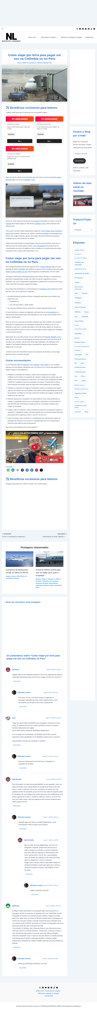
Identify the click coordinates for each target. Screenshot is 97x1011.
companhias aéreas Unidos (80, 406)
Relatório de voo (79, 385)
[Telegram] (94, 29)
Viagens (44, 579)
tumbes (47, 231)
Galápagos (77, 350)
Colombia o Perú (45, 289)
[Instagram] (86, 29)
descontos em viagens (48, 37)
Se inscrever (79, 161)
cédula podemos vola (47, 266)
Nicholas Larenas (24, 692)
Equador (45, 62)
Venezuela (77, 412)
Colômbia (39, 62)
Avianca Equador (80, 307)
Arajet (76, 293)
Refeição (58, 231)
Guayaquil (58, 585)
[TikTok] (91, 29)
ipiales (8, 233)
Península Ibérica (80, 359)
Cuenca (76, 325)
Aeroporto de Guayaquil (50, 581)
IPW (75, 363)
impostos (45, 233)
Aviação (8, 576)
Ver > (20, 141)
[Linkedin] (88, 29)
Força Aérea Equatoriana (81, 346)
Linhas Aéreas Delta (80, 329)
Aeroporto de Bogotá (80, 258)
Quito (37, 587)
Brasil (76, 316)
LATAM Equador (80, 372)
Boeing (16, 578)
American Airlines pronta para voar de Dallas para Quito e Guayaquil (48, 572)
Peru (50, 62)
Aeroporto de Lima (80, 269)
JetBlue (82, 363)
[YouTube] (83, 29)
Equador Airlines (79, 250)
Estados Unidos (49, 585)
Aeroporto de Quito (42, 583)
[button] (3, 29)
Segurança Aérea (81, 393)
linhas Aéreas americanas (78, 288)
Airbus (77, 282)
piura (52, 231)
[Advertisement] (48, 13)
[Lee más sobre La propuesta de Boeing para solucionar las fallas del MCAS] (19, 559)
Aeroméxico (77, 254)
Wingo (86, 412)
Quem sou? (32, 37)
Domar (76, 397)
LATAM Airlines (80, 367)
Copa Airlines (79, 321)
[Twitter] (77, 29)
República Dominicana (81, 389)
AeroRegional (78, 278)
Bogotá (32, 243)
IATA (86, 354)
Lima (36, 243)
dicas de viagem (79, 401)
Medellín (54, 337)
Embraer (77, 338)
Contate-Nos (89, 37)
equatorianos (41, 246)
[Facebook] (80, 29)
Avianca (78, 303)
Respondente (16, 681)
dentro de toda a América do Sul (16, 271)
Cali (58, 337)
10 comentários (31, 62)
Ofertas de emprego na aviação (71, 37)
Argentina (84, 293)
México (83, 376)
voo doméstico (52, 312)
